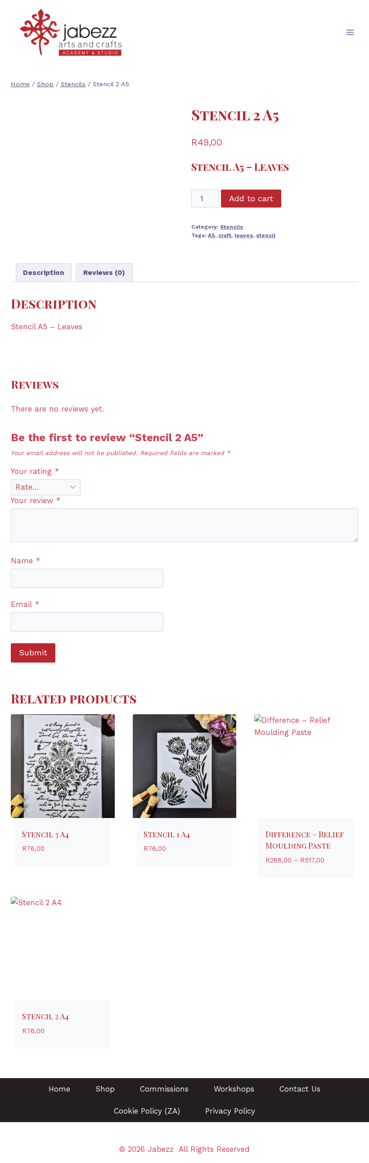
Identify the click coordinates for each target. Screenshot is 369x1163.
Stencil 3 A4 (45, 834)
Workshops (234, 1088)
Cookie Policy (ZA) (147, 1110)
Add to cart (251, 198)
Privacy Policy (230, 1110)
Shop (105, 1088)
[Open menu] (350, 33)
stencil (265, 235)
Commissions (164, 1088)
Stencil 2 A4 (45, 1016)
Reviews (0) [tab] (104, 273)
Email (25, 604)
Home (59, 1088)
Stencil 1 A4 (167, 834)
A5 (211, 235)
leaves (243, 235)
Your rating (35, 471)
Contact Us (299, 1088)
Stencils (231, 227)
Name (25, 560)
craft (224, 235)
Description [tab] (43, 273)
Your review (35, 500)
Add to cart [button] (45, 875)
